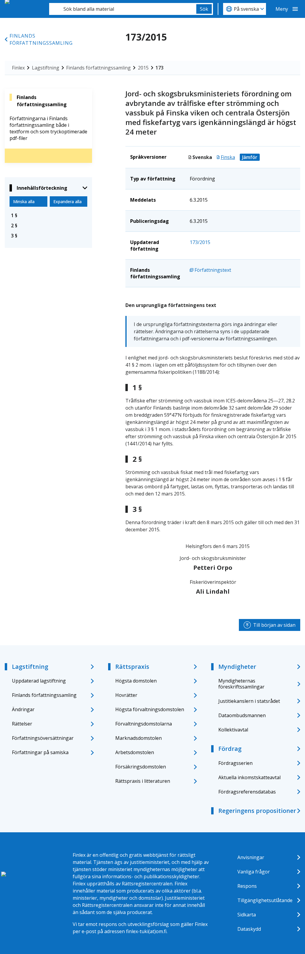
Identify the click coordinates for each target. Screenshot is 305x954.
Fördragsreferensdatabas (247, 791)
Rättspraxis (132, 667)
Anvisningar (250, 857)
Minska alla (24, 201)
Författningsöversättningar (43, 738)
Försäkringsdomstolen (140, 766)
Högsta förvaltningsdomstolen (149, 709)
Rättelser (22, 723)
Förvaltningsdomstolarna (143, 723)
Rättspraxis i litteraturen (142, 781)
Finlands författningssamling (41, 39)
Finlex (18, 67)
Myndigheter (237, 667)
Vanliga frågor (253, 871)
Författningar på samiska (40, 752)
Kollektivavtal (233, 729)
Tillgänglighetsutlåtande (264, 900)
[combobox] (122, 9)
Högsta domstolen (136, 680)
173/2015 (200, 242)
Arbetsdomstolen (134, 752)
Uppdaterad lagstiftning (39, 680)
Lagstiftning (45, 67)
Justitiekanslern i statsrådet (249, 701)
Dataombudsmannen (242, 715)
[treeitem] (48, 215)
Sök (204, 9)
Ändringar (23, 709)
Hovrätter (126, 695)
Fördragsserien (235, 763)
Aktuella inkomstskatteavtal (249, 777)
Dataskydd (249, 929)
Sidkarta (246, 914)
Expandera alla (67, 201)
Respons (247, 886)
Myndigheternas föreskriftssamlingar (241, 683)
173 (159, 67)
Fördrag (230, 749)
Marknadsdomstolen (138, 738)
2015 (143, 67)
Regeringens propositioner (257, 811)
